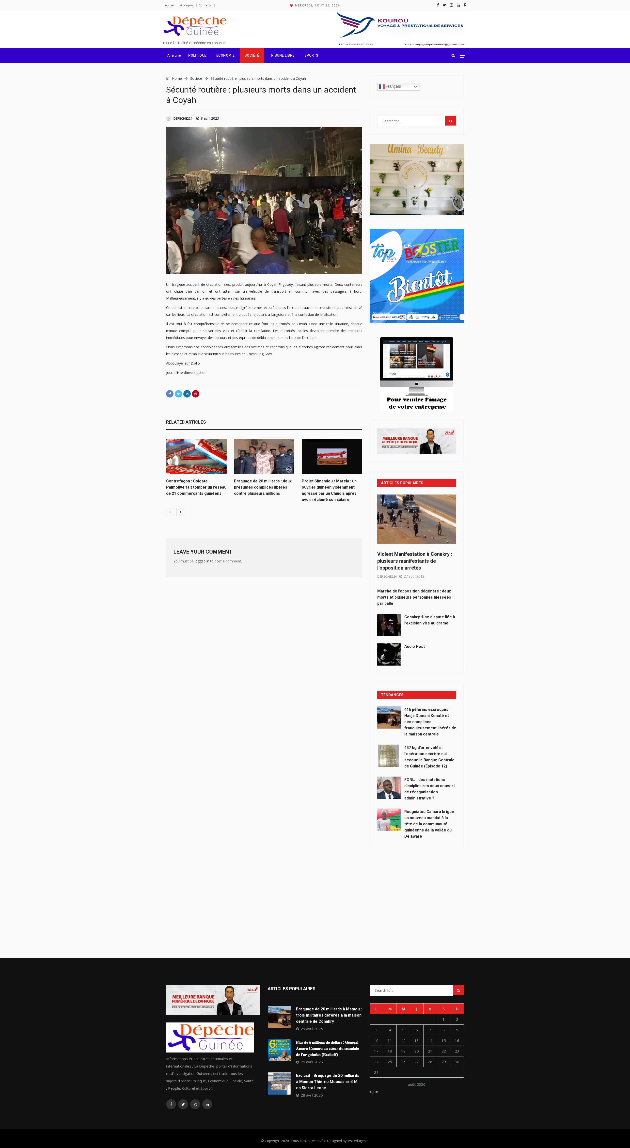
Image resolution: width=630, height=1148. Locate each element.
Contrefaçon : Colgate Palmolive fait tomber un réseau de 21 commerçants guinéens (196, 487)
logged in (202, 561)
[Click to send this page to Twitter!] (178, 394)
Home (176, 78)
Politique (197, 55)
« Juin (374, 1091)
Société (252, 55)
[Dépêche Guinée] (194, 26)
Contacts (205, 5)
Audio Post (414, 646)
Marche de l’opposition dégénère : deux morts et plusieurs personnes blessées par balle (414, 597)
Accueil (170, 5)
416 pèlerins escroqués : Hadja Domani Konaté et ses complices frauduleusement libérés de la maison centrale (430, 721)
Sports (311, 55)
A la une (174, 55)
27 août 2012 (414, 576)
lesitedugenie (357, 1140)
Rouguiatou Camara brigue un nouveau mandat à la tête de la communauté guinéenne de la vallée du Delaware (429, 824)
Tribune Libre (282, 55)
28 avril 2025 (312, 1095)
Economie (225, 55)
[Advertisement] (417, 891)
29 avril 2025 (312, 1028)
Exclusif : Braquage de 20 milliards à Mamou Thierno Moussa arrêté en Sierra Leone (327, 1081)
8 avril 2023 (210, 118)
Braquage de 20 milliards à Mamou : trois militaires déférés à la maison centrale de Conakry (329, 1015)
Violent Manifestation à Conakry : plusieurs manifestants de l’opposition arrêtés (414, 561)
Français (393, 86)
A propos (187, 5)
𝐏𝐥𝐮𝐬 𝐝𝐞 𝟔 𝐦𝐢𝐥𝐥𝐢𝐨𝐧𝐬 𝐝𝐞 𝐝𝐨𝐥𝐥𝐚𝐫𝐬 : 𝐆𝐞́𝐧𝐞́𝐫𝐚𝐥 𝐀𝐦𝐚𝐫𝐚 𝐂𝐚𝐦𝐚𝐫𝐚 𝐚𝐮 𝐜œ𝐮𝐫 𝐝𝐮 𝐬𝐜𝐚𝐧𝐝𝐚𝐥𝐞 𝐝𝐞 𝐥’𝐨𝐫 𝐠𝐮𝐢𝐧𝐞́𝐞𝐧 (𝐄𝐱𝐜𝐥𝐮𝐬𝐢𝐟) (327, 1048)
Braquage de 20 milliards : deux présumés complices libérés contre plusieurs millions (263, 487)
